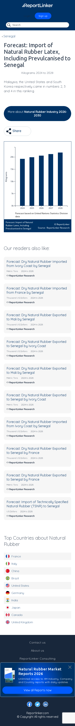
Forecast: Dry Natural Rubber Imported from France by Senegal (37, 290)
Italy (14, 563)
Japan (15, 607)
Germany (17, 593)
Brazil (15, 578)
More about (37, 113)
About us (37, 650)
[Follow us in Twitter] (37, 705)
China (15, 571)
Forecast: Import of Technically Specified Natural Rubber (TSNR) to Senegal (37, 504)
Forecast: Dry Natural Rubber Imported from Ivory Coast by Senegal (37, 263)
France (16, 556)
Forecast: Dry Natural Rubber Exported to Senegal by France (36, 450)
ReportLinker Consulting (38, 658)
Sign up (43, 16)
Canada (16, 615)
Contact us (37, 642)
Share (16, 131)
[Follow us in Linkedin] (45, 705)
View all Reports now (38, 690)
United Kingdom (22, 622)
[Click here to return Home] (37, 5)
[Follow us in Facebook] (29, 705)
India (14, 600)
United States (20, 585)
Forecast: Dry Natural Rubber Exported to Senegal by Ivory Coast (36, 344)
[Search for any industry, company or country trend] (9, 25)
